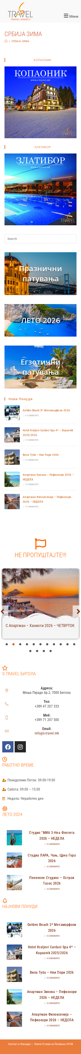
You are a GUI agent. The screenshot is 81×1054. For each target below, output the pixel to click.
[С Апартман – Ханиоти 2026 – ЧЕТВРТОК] (40, 594)
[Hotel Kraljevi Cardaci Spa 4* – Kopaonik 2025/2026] (12, 435)
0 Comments (31, 415)
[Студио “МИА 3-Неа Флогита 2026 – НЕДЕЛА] (14, 837)
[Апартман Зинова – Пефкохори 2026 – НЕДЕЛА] (12, 479)
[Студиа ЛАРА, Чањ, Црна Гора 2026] (14, 860)
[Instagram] (20, 746)
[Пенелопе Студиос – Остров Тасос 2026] (14, 882)
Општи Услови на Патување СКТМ (53, 1044)
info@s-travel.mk (47, 733)
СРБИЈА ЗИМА (20, 41)
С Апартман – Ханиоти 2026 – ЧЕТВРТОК (40, 625)
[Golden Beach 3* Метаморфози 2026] (12, 412)
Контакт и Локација (19, 1044)
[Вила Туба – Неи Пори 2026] (12, 457)
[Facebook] (8, 746)
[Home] (5, 41)
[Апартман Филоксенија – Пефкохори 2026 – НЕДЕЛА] (12, 501)
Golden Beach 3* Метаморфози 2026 (46, 410)
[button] (61, 16)
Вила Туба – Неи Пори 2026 (41, 454)
